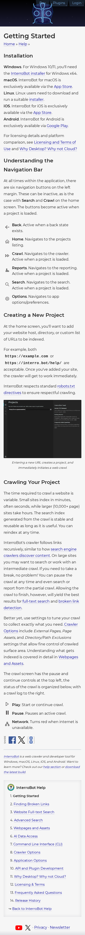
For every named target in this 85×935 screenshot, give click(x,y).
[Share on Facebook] (12, 740)
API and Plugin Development (39, 868)
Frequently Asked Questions (38, 893)
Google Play (57, 126)
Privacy (40, 927)
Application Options (30, 860)
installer (36, 99)
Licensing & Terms (30, 884)
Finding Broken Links (31, 804)
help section (52, 767)
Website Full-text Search (34, 812)
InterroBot (11, 756)
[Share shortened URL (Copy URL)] (31, 740)
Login (76, 3)
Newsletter (60, 927)
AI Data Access (26, 836)
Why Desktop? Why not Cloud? (48, 149)
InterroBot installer (28, 73)
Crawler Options (27, 852)
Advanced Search (28, 820)
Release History (28, 901)
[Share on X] (21, 740)
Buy (42, 3)
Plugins (59, 3)
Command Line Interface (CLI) (38, 844)
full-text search (36, 601)
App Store (63, 86)
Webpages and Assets (32, 828)
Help (23, 44)
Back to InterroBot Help (32, 909)
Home (9, 44)
